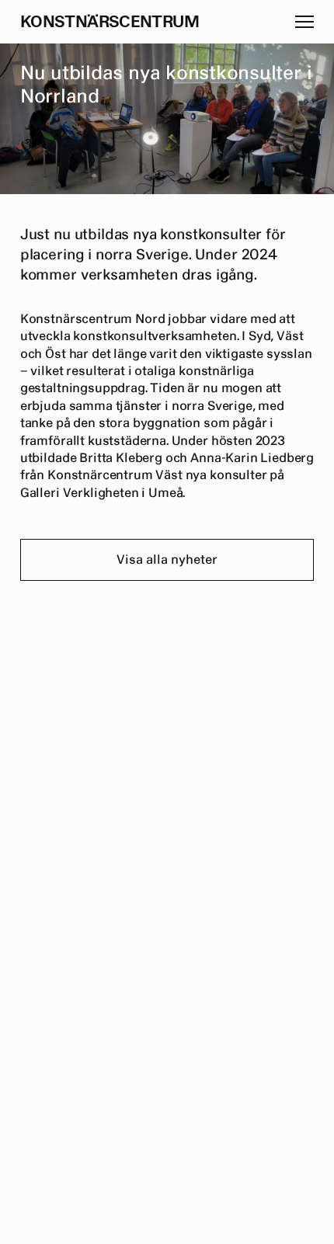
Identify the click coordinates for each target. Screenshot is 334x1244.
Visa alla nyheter (167, 560)
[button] (304, 21)
